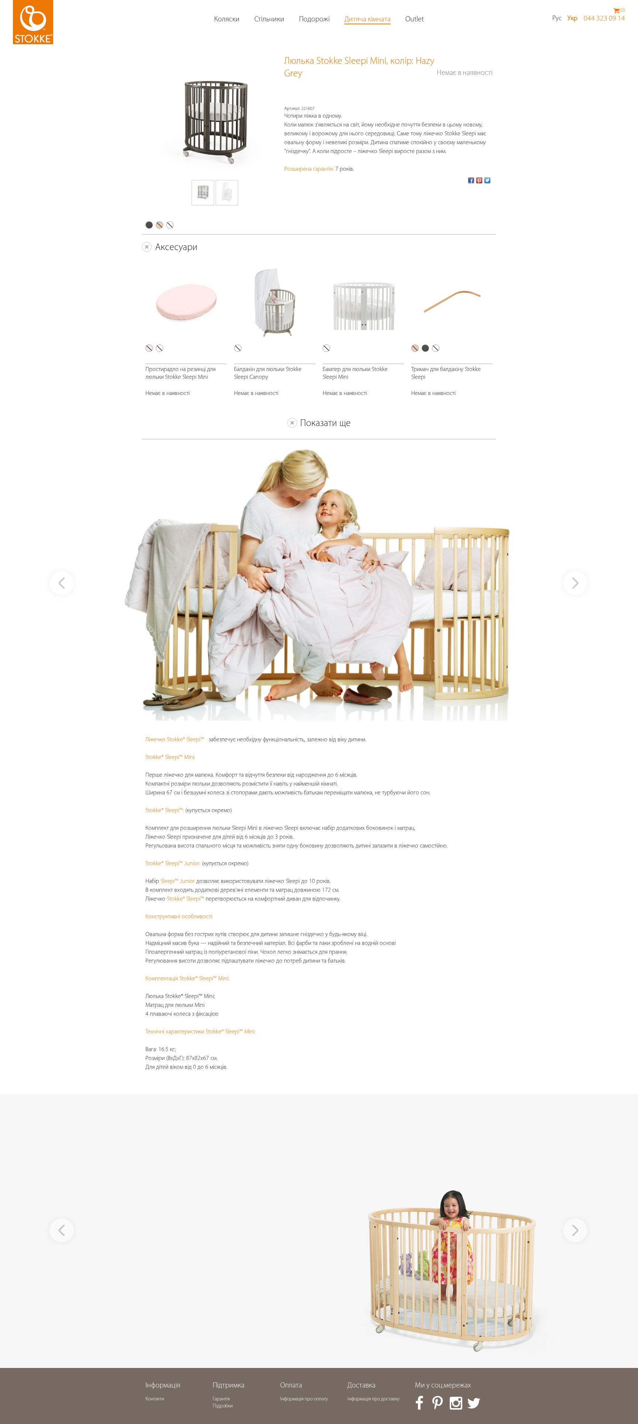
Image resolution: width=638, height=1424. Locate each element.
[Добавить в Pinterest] (479, 180)
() (622, 10)
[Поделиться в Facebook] (471, 180)
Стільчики (269, 19)
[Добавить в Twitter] (487, 180)
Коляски (227, 19)
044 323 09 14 (604, 18)
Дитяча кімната (367, 19)
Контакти (154, 1399)
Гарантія (221, 1399)
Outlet (414, 19)
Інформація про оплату (304, 1399)
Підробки (223, 1406)
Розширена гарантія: (309, 169)
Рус (557, 18)
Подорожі (314, 19)
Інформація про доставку (373, 1399)
